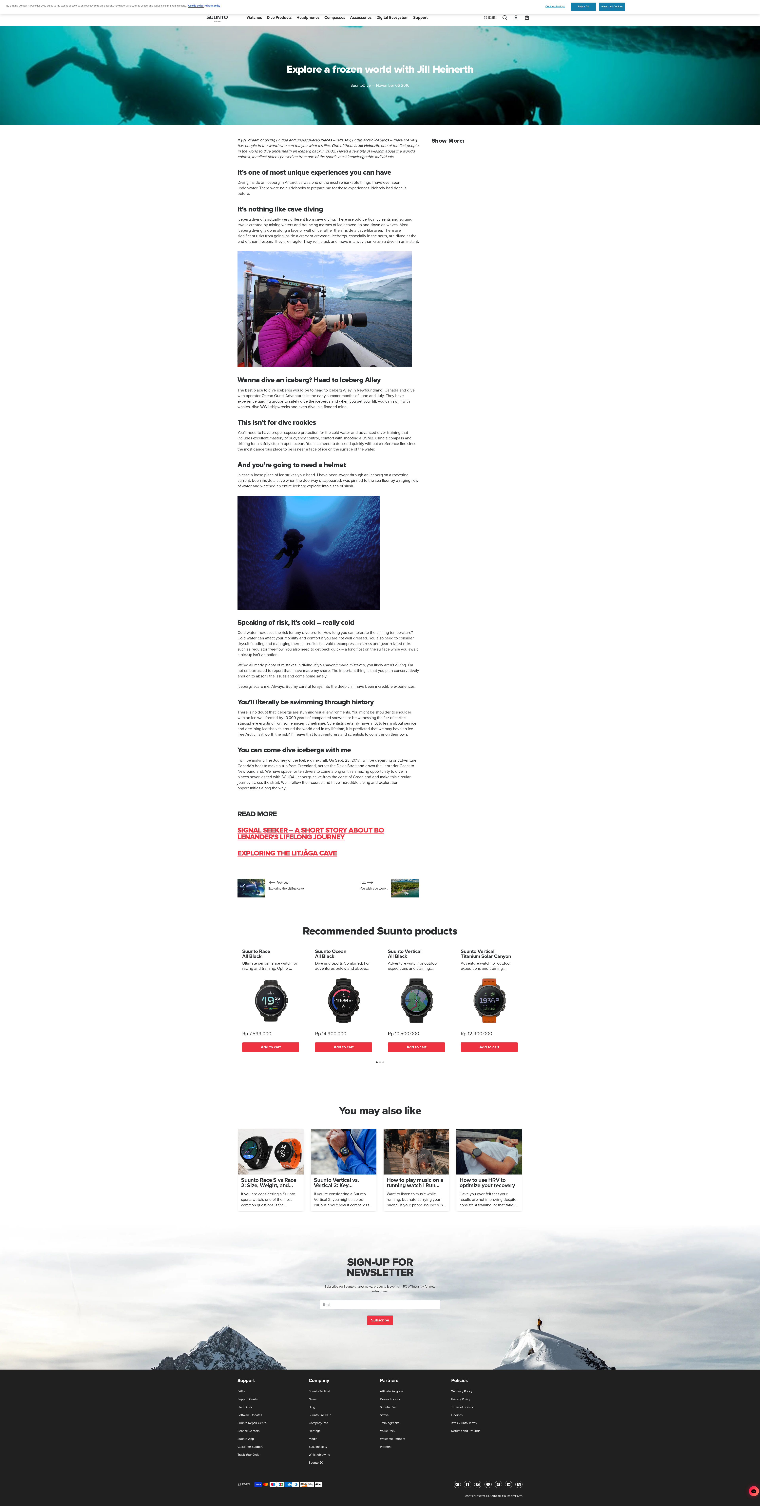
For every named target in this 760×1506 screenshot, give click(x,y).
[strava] (518, 1484)
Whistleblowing (319, 1454)
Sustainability (318, 1446)
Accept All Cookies (612, 6)
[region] (380, 7)
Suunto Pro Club (320, 1415)
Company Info (318, 1423)
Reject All (583, 6)
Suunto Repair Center (252, 1423)
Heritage (315, 1431)
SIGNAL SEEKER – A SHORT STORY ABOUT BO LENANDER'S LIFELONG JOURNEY (311, 833)
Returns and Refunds (465, 1431)
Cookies (457, 1415)
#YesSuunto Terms (464, 1423)
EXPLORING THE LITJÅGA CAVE (287, 853)
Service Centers (248, 1431)
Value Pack (387, 1431)
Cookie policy (195, 6)
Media (313, 1438)
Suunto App (246, 1438)
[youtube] (488, 1484)
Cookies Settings (555, 6)
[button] (377, 1062)
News (312, 1399)
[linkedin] (508, 1484)
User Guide (245, 1407)
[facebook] (467, 1484)
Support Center (248, 1399)
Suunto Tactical (319, 1391)
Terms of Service (462, 1407)
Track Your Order (249, 1454)
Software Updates (250, 1415)
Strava (384, 1415)
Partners (385, 1446)
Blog (312, 1407)
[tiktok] (498, 1484)
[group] (271, 1170)
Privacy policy (212, 6)
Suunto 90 (316, 1462)
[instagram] (457, 1484)
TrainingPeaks (389, 1423)
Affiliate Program (391, 1391)
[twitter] (477, 1484)
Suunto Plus (388, 1407)
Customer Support (250, 1446)
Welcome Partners (392, 1438)
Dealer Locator (390, 1399)
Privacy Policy (460, 1399)
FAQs (241, 1391)
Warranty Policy (461, 1391)
